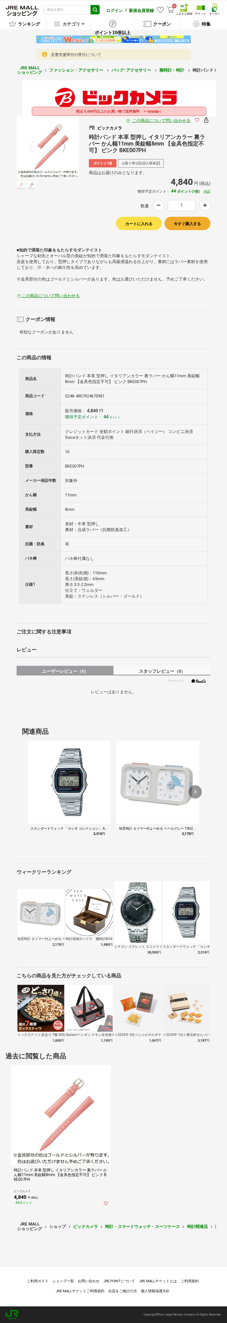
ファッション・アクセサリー (76, 70)
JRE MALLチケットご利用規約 (80, 1291)
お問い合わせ (88, 1281)
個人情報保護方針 (155, 1291)
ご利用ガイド (37, 1281)
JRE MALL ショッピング (29, 70)
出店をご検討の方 (122, 1291)
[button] (195, 792)
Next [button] (61, 147)
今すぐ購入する (187, 223)
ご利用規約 (190, 1281)
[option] (48, 147)
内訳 (207, 191)
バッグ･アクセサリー (132, 70)
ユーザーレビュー (65, 671)
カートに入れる (139, 223)
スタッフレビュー (162, 671)
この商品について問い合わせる (161, 120)
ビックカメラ (85, 1226)
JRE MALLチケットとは (158, 1281)
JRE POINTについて (119, 1281)
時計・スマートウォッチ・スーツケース (142, 1226)
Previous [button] (35, 147)
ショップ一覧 (63, 1281)
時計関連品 (197, 1226)
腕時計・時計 (172, 70)
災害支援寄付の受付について (76, 54)
